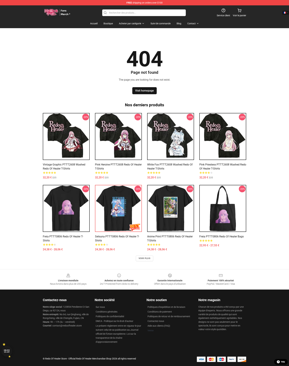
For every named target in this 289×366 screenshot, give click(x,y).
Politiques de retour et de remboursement (169, 316)
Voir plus (144, 258)
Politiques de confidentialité (110, 316)
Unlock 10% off (7, 351)
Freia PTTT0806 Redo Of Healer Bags (221, 236)
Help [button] (283, 362)
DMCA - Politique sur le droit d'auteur (114, 321)
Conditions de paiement (160, 311)
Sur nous (100, 307)
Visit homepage (144, 90)
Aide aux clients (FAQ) (159, 325)
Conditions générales (106, 311)
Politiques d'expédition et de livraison (166, 307)
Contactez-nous (156, 321)
